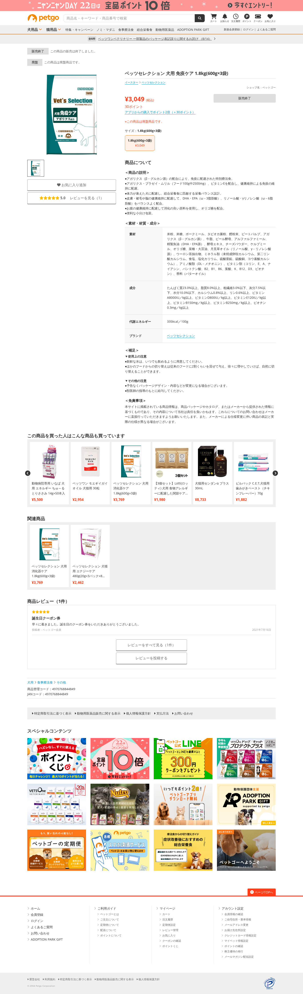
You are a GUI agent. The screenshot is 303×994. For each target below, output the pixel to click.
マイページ (167, 908)
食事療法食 (126, 29)
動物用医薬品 (164, 29)
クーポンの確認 (171, 941)
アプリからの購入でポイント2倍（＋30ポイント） (160, 112)
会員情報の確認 (233, 914)
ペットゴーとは (109, 914)
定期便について (109, 925)
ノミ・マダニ (105, 29)
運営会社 (34, 979)
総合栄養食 (144, 29)
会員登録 (37, 914)
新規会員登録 (232, 29)
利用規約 (50, 979)
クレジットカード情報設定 (240, 935)
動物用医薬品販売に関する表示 (98, 713)
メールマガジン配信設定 (239, 957)
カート (166, 914)
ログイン (248, 29)
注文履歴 (167, 919)
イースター (131, 82)
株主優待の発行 (233, 951)
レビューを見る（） (82, 197)
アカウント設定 (233, 908)
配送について (108, 930)
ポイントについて (111, 935)
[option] (151, 5)
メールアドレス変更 (236, 925)
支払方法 (162, 713)
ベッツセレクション (181, 336)
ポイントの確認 (233, 946)
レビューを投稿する (151, 658)
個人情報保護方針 (138, 713)
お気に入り (169, 935)
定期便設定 (169, 925)
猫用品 (51, 29)
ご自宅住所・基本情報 (237, 919)
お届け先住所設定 (235, 930)
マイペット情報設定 (236, 941)
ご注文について (109, 919)
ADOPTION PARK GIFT (193, 29)
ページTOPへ (264, 892)
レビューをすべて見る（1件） (152, 644)
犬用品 (32, 29)
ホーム (35, 908)
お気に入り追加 (73, 184)
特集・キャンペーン (79, 29)
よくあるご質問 (266, 29)
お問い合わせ (183, 713)
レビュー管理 (170, 930)
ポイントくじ (170, 946)
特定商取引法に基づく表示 (52, 713)
